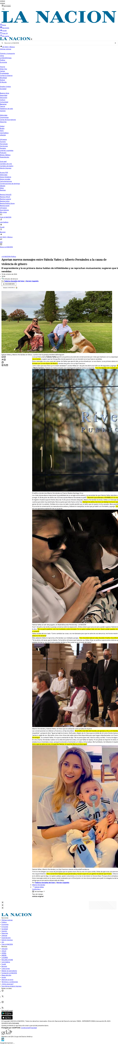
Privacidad (33, 1028)
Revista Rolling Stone (7, 203)
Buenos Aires (4, 93)
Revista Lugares (5, 199)
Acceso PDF (4, 173)
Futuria (2, 67)
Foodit (4, 31)
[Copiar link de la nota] (2, 362)
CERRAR (2, 1)
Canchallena (4, 133)
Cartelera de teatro (6, 166)
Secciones (5, 28)
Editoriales (3, 115)
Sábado (2, 186)
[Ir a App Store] (7, 1019)
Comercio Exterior (6, 76)
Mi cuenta (5, 36)
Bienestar (3, 104)
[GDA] (6, 1034)
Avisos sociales (5, 179)
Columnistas (4, 117)
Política (13, 257)
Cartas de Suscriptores (8, 120)
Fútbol (2, 126)
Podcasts (3, 153)
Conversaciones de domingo (10, 184)
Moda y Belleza (5, 155)
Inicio (4, 25)
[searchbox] (58, 43)
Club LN (5, 33)
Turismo (3, 142)
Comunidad (4, 102)
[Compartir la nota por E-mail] (7, 365)
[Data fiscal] (2, 1041)
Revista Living (4, 201)
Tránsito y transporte (7, 53)
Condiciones (25, 1028)
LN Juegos (3, 139)
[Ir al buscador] (3, 9)
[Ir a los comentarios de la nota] (5, 357)
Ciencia (2, 106)
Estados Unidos (5, 87)
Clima (2, 56)
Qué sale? (3, 162)
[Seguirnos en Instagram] (2, 1003)
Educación (3, 98)
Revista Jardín (4, 206)
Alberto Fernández (38, 885)
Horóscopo (4, 146)
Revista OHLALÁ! (5, 195)
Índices (2, 80)
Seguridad (3, 95)
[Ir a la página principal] (59, 22)
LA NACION (5, 257)
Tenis (2, 131)
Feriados (3, 148)
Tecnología (4, 144)
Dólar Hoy (3, 69)
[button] (59, 142)
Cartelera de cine (6, 164)
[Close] (2, 902)
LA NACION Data (5, 58)
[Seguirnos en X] (2, 997)
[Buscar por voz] (115, 43)
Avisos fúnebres (5, 177)
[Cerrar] (31, 39)
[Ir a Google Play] (7, 1015)
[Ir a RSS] (2, 1008)
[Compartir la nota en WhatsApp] (5, 360)
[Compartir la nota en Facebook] (2, 365)
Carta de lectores (6, 181)
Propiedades (4, 73)
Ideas (2, 188)
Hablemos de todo (6, 109)
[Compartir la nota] (2, 360)
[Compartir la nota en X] (5, 365)
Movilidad (3, 78)
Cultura (2, 100)
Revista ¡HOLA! (5, 197)
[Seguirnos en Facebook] (2, 991)
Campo (2, 71)
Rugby (2, 128)
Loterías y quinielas (6, 150)
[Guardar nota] (2, 357)
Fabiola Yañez (39, 887)
